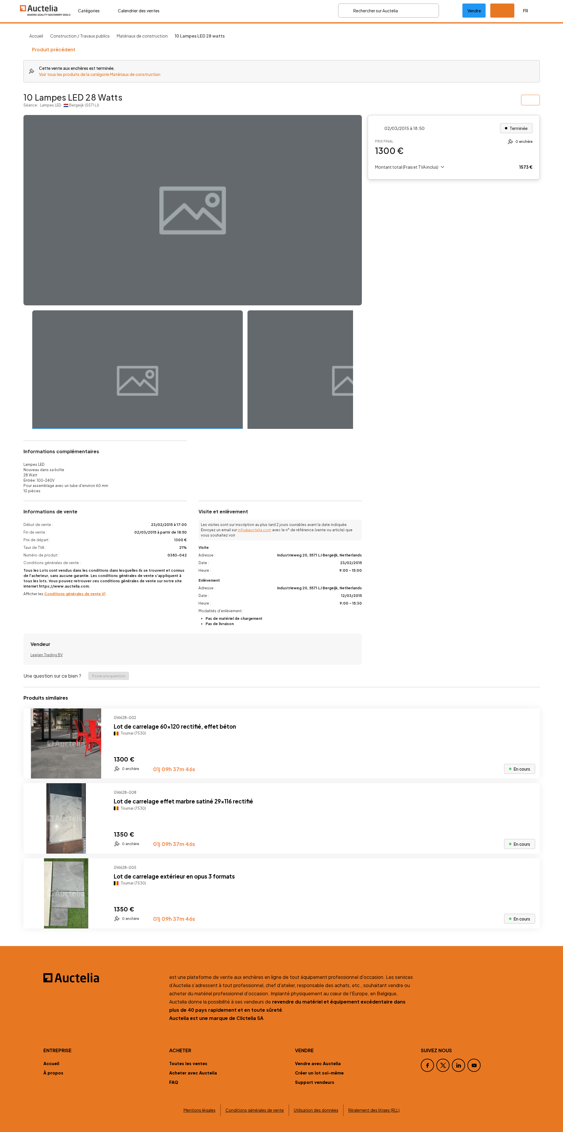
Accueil (36, 35)
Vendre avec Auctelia (318, 1063)
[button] (502, 11)
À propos (53, 1072)
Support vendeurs (314, 1082)
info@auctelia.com (254, 530)
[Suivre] (530, 717)
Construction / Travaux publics (80, 35)
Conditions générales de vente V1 (75, 594)
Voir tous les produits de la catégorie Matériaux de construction (99, 74)
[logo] (45, 10)
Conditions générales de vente (254, 1110)
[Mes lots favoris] (451, 11)
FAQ (173, 1082)
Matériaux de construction (142, 35)
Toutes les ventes (188, 1063)
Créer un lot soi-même (319, 1072)
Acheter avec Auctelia (193, 1072)
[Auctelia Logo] (102, 977)
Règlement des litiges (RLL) (374, 1110)
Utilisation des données (316, 1110)
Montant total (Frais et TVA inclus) (406, 167)
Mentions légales (200, 1110)
